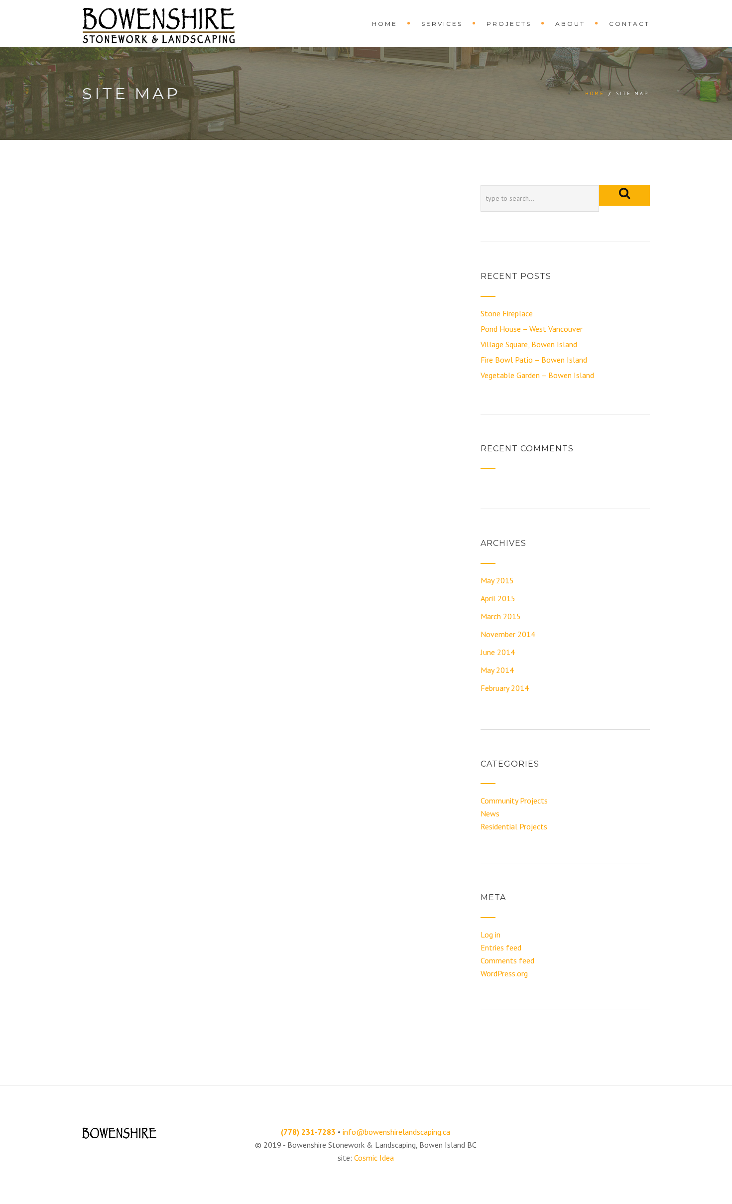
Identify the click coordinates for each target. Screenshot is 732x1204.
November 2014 (508, 634)
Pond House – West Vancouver (532, 329)
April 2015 (498, 598)
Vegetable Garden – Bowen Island (537, 375)
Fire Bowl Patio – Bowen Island (534, 360)
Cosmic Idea (374, 1158)
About (570, 23)
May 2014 (497, 670)
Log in (490, 934)
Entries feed (501, 947)
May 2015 (497, 580)
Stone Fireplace (507, 313)
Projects (509, 23)
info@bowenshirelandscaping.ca (396, 1132)
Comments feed (507, 960)
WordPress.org (504, 973)
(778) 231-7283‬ (308, 1132)
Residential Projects (514, 826)
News (490, 813)
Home (384, 23)
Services (442, 23)
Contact (629, 23)
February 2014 (505, 688)
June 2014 (498, 652)
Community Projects (514, 800)
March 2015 (501, 616)
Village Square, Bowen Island (529, 344)
